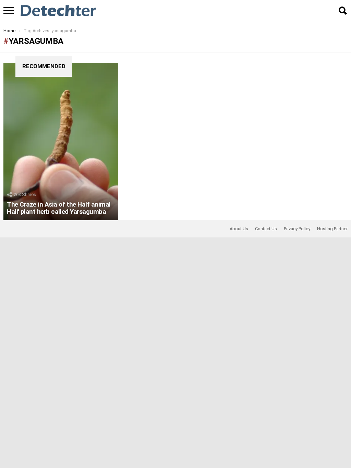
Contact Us (266, 228)
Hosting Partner (332, 228)
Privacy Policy (297, 228)
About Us (239, 228)
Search (342, 10)
